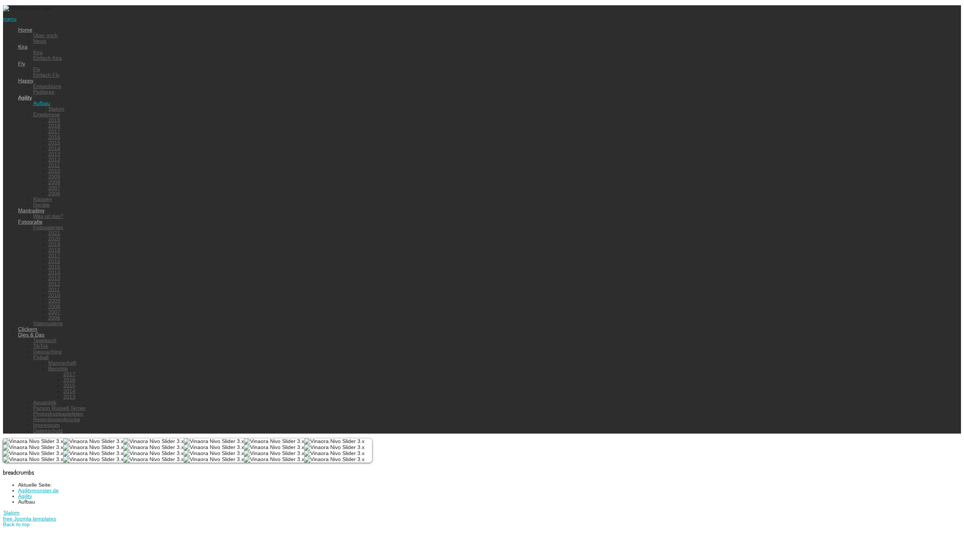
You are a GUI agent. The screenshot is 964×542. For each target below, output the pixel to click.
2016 (54, 137)
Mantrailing (31, 210)
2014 (54, 148)
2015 (54, 143)
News (39, 41)
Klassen (42, 199)
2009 (54, 177)
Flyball (41, 357)
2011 (54, 165)
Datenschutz (48, 431)
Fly (21, 64)
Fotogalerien (48, 227)
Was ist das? (48, 216)
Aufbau (41, 103)
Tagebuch (44, 340)
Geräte (41, 205)
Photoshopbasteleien (58, 414)
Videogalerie (48, 323)
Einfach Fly (46, 75)
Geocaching (47, 352)
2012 (54, 160)
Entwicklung (47, 86)
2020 (54, 239)
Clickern (27, 329)
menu (10, 19)
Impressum (46, 425)
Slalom (56, 109)
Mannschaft (62, 363)
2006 (54, 193)
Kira (22, 47)
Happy (26, 81)
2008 (54, 182)
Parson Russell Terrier (59, 408)
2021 (54, 233)
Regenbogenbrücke (56, 419)
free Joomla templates (29, 519)
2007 (54, 188)
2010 (54, 171)
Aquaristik (44, 402)
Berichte (58, 368)
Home (25, 30)
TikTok (40, 346)
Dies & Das (31, 335)
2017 (54, 131)
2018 (54, 126)
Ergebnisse (46, 114)
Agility (25, 97)
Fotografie (30, 222)
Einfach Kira (47, 58)
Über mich (45, 35)
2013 (54, 154)
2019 (54, 120)
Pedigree (44, 92)
